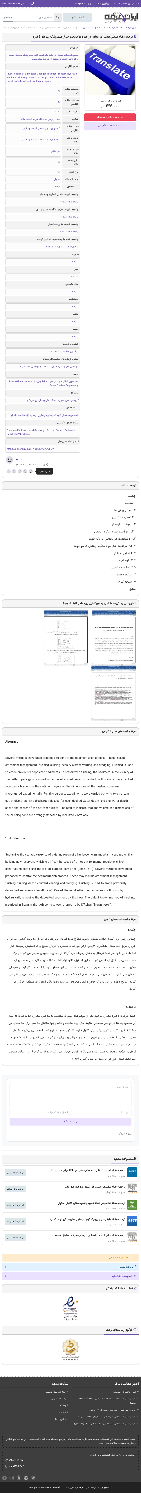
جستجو (8, 17)
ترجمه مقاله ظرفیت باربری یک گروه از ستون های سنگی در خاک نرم (87, 1219)
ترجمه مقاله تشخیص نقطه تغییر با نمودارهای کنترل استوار (91, 1203)
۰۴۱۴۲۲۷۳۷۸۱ (17, 1461)
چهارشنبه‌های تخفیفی (55, 1392)
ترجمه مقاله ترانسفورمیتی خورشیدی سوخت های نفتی (94, 1187)
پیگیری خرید (102, 4)
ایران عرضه (131, 28)
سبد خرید (75, 17)
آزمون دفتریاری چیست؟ (124, 1392)
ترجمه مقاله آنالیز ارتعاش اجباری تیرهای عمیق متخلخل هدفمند (88, 1236)
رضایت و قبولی (58, 1399)
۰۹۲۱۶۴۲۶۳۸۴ (16, 1466)
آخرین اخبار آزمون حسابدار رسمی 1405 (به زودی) (111, 1410)
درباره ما (62, 1412)
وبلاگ (63, 1405)
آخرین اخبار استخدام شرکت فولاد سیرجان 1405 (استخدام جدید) (107, 1401)
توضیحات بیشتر (15, 1173)
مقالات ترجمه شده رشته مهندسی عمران (102, 28)
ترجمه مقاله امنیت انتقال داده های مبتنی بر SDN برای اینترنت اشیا (87, 1171)
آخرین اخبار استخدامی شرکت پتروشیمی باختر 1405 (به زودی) (105, 1424)
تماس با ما (60, 1419)
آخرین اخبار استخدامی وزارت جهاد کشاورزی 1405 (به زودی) (106, 1417)
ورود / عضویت (83, 4)
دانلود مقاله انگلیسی (109, 126)
